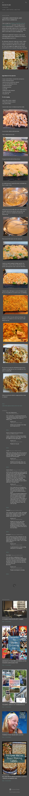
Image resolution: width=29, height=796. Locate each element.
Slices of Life (6, 5)
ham (18, 405)
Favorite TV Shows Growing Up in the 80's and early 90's (14, 662)
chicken (12, 405)
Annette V (8, 534)
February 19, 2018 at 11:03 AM (15, 450)
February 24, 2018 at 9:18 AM (17, 534)
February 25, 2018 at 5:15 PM (17, 555)
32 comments (8, 780)
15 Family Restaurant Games (12, 619)
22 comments (8, 621)
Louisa (7, 450)
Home (3, 9)
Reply (7, 430)
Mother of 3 (13, 421)
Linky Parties (10, 9)
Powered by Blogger (16, 789)
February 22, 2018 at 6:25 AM (16, 485)
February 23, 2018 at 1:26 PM (16, 510)
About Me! (17, 9)
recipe (21, 405)
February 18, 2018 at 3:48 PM (12, 434)
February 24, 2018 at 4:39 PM (16, 545)
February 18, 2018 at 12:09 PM (12, 413)
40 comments (8, 706)
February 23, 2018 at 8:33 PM (16, 519)
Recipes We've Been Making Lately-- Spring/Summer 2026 (14, 777)
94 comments (8, 665)
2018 (6, 405)
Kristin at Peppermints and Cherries (14, 433)
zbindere (18, 792)
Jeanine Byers (9, 470)
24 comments (8, 737)
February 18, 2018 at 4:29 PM (16, 422)
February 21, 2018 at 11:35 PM (18, 470)
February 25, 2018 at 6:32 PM (16, 568)
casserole (9, 405)
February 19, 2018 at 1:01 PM (16, 459)
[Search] (26, 2)
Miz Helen (8, 555)
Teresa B (8, 510)
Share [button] (3, 403)
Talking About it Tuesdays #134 (13, 704)
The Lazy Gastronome (11, 412)
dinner (15, 405)
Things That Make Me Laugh (12, 735)
